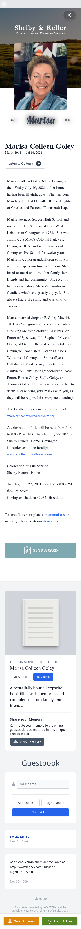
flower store (52, 521)
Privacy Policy (29, 910)
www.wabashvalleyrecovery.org (31, 415)
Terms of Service (51, 910)
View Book (20, 677)
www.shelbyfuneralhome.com (30, 453)
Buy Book (43, 677)
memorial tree (55, 514)
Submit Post (40, 812)
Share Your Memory (27, 741)
